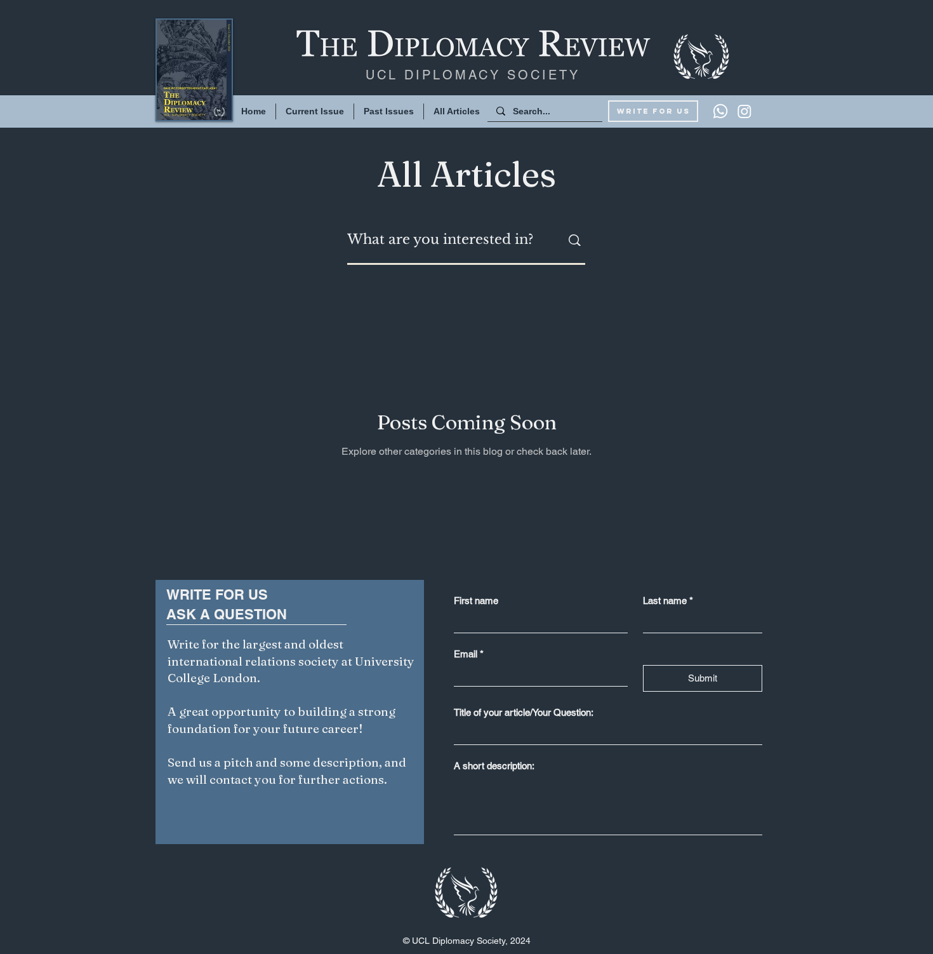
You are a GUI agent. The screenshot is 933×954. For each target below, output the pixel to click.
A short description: (494, 765)
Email (469, 653)
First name (476, 600)
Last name (668, 600)
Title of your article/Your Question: (523, 712)
